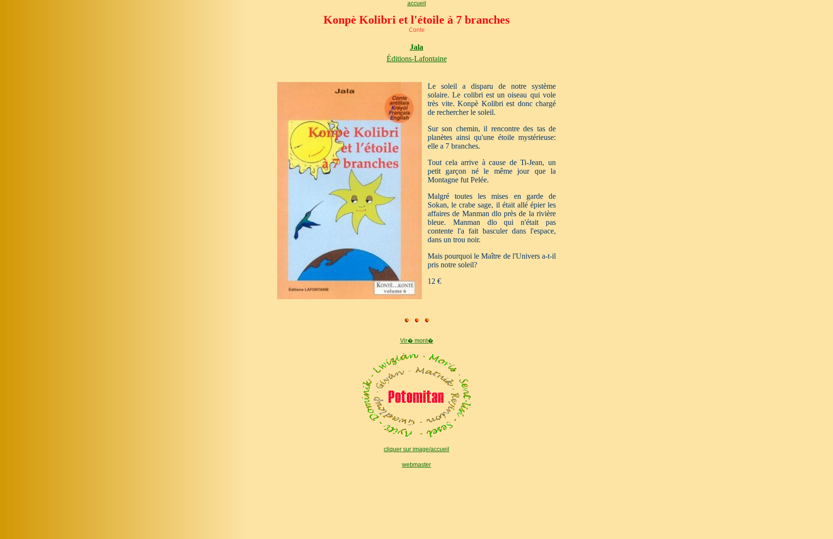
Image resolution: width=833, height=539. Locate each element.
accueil (416, 3)
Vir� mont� (416, 340)
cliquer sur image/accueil (416, 449)
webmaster (416, 464)
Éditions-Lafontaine (417, 59)
